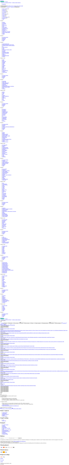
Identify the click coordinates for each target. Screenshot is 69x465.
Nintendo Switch (4, 112)
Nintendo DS (4, 118)
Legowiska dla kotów (5, 268)
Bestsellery (3, 76)
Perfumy (3, 132)
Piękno (3, 24)
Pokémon (3, 62)
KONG (3, 277)
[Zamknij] (1, 321)
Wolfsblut (3, 286)
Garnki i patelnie (4, 171)
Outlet (3, 40)
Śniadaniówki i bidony (5, 52)
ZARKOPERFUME (5, 148)
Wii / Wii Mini (4, 119)
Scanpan (3, 186)
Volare (3, 63)
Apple (3, 93)
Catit (3, 278)
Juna (3, 192)
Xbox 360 (3, 115)
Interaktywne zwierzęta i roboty (7, 49)
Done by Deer (4, 223)
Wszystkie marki (4, 219)
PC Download (4, 116)
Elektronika (4, 23)
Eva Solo (3, 253)
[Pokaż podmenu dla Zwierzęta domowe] (9, 17)
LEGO (3, 59)
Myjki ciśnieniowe (5, 238)
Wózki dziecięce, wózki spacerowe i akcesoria (9, 211)
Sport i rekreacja (4, 433)
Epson (3, 306)
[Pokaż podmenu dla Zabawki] (5, 9)
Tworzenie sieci (4, 301)
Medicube (3, 153)
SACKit (3, 197)
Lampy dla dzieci (4, 216)
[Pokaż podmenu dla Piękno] (5, 12)
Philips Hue (4, 97)
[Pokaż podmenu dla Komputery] (6, 18)
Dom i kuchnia (4, 25)
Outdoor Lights (4, 240)
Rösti (3, 183)
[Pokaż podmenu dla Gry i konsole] (7, 11)
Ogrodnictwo (4, 237)
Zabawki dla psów (5, 263)
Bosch (3, 249)
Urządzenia (4, 169)
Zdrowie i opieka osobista (6, 32)
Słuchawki (3, 297)
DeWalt (3, 250)
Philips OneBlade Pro (5, 96)
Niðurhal (3, 128)
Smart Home (4, 81)
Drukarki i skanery (5, 299)
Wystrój (3, 175)
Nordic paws (4, 282)
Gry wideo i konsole (5, 424)
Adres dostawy (4, 413)
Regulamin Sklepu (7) (5, 414)
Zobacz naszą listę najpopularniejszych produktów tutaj (10, 405)
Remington (4, 156)
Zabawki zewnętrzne (5, 242)
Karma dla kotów (4, 265)
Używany (3, 127)
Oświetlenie (4, 176)
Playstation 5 (4, 109)
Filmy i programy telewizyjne (6, 429)
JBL (3, 94)
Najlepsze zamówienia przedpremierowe (8, 126)
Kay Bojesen (4, 193)
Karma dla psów (4, 262)
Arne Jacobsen (4, 195)
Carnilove (3, 281)
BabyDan (3, 221)
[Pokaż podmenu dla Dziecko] (5, 15)
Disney (3, 64)
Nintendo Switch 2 (5, 111)
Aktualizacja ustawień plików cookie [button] (5, 463)
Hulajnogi (3, 51)
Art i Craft (3, 50)
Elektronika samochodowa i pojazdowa (8, 86)
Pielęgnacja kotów (5, 267)
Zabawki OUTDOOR (5, 55)
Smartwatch (4, 84)
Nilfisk (3, 247)
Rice (3, 227)
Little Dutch (4, 224)
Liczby (3, 48)
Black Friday (4, 420)
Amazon (3, 100)
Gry (2, 46)
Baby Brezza (4, 220)
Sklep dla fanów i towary (6, 431)
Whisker (3, 284)
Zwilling (3, 188)
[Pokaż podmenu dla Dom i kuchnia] (7, 14)
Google (3, 307)
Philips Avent (4, 226)
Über (3, 280)
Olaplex (3, 146)
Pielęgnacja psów (4, 264)
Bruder (3, 66)
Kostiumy (3, 56)
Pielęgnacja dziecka (5, 141)
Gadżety (3, 33)
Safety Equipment (5, 214)
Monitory (3, 298)
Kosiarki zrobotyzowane (6, 239)
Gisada (3, 155)
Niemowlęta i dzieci (5, 430)
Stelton (3, 185)
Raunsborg (3, 149)
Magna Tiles (4, 61)
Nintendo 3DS (4, 117)
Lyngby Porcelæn (5, 184)
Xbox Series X (4, 113)
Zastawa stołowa (4, 173)
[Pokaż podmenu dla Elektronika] (6, 10)
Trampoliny (4, 54)
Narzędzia (3, 30)
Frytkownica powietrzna (5, 170)
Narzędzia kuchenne (5, 172)
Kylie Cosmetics (4, 152)
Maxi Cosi (3, 225)
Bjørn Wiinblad (4, 196)
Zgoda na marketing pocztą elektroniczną (19, 441)
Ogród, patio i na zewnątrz (6, 31)
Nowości (3, 39)
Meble (3, 177)
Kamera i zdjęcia (4, 85)
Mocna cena (4, 38)
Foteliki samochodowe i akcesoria (7, 208)
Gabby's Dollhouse (5, 70)
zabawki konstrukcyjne (5, 43)
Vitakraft (3, 279)
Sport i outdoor (4, 27)
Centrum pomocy (4, 412)
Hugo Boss (4, 145)
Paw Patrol (3, 69)
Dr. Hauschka (4, 150)
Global (3, 187)
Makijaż (3, 133)
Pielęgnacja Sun (4, 137)
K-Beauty (3, 160)
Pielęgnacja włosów (5, 134)
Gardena (3, 246)
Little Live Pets (4, 72)
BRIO (3, 67)
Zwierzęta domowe (5, 28)
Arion (3, 276)
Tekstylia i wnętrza (5, 209)
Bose (3, 99)
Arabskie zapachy (5, 161)
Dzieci (3, 26)
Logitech (3, 95)
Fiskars (3, 190)
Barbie (3, 60)
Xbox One (3, 114)
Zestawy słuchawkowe (5, 82)
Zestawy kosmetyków (5, 162)
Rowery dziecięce (5, 47)
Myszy (3, 296)
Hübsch (3, 198)
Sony (3, 98)
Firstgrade (3, 71)
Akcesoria (3, 88)
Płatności (3, 415)
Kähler (3, 199)
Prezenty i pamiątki (5, 215)
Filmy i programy (4, 29)
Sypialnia (3, 178)
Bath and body (4, 136)
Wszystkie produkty (5, 37)
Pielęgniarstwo (4, 210)
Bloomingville (4, 189)
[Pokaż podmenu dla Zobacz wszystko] (8, 8)
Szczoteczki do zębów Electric (6, 139)
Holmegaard (4, 191)
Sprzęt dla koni (4, 272)
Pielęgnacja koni (4, 271)
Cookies (1, 461)
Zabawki (3, 22)
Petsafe (3, 283)
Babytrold (3, 222)
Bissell (3, 92)
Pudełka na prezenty (5, 163)
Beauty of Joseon (4, 154)
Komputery (4, 432)
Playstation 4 (4, 110)
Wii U (3, 120)
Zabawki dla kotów (5, 266)
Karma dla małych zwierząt (6, 269)
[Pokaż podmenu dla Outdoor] (5, 16)
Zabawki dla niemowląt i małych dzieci (8, 44)
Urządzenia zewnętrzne (5, 300)
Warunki (1, 458)
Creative (3, 309)
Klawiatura (4, 295)
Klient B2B (4, 4)
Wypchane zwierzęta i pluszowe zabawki (8, 45)
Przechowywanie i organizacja (6, 174)
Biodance (3, 151)
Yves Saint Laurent (5, 147)
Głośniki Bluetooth (5, 83)
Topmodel (3, 65)
